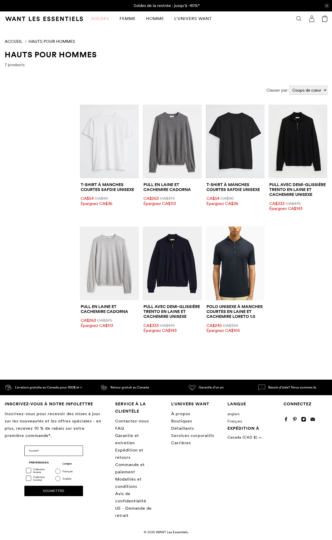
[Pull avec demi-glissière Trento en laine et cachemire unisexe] (297, 141)
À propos (180, 413)
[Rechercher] (298, 18)
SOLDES (100, 18)
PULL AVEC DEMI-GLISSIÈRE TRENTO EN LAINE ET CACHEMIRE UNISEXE (297, 189)
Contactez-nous (132, 421)
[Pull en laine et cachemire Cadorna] (172, 141)
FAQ (119, 428)
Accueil (14, 41)
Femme (128, 18)
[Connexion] (311, 18)
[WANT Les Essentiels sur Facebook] (287, 420)
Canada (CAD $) (243, 437)
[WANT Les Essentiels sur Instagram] (305, 420)
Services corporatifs (192, 435)
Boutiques (181, 421)
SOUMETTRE (54, 491)
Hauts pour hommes (52, 41)
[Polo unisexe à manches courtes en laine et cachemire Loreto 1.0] (235, 263)
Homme (155, 18)
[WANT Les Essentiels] (44, 18)
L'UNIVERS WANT (193, 18)
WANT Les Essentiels (172, 532)
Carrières (181, 442)
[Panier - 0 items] (325, 18)
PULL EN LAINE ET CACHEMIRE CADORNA (167, 187)
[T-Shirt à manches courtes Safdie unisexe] (109, 141)
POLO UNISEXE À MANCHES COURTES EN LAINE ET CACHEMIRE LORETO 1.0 (234, 311)
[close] (326, 5)
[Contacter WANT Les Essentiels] (314, 420)
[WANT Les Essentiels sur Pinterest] (296, 420)
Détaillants (182, 428)
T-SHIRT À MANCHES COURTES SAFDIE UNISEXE (107, 187)
